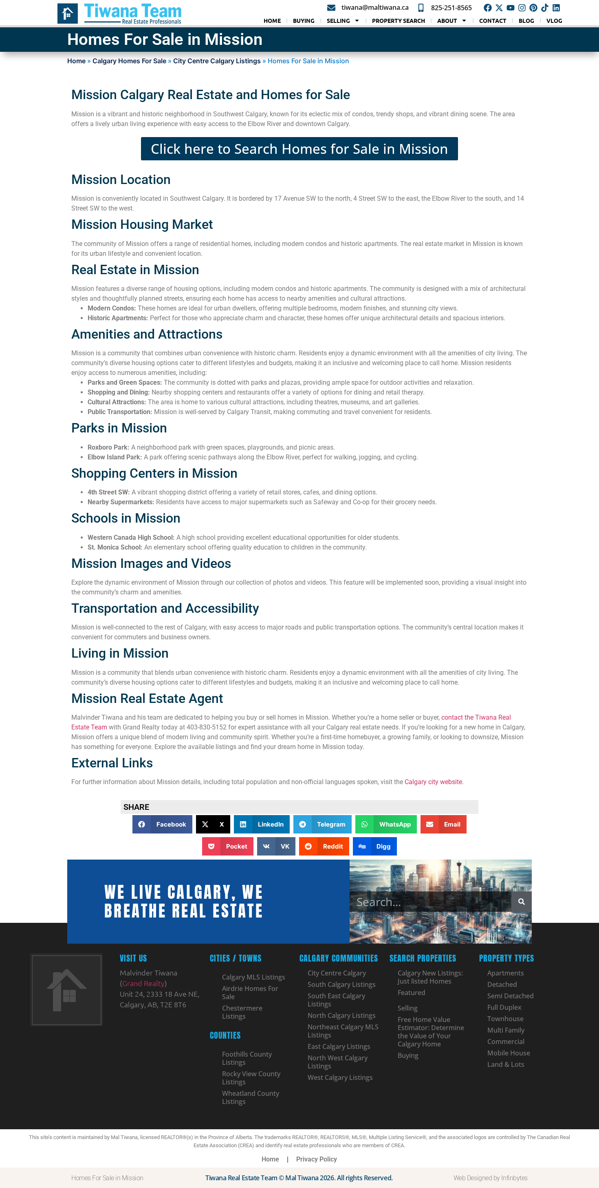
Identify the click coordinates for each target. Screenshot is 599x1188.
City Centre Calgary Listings (217, 61)
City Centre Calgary (337, 973)
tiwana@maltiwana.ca (375, 7)
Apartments (505, 973)
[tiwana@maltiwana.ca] (331, 8)
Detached (502, 984)
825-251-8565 (451, 7)
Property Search (398, 20)
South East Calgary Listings (336, 999)
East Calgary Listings (339, 1046)
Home (272, 20)
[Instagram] (522, 7)
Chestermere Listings (242, 1012)
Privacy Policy (316, 1159)
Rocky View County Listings (251, 1077)
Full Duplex (504, 1007)
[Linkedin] (556, 7)
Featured (411, 992)
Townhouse (505, 1018)
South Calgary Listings (342, 984)
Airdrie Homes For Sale (250, 992)
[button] (162, 824)
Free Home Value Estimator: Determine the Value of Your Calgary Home (431, 1031)
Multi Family (505, 1030)
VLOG (554, 20)
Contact (493, 20)
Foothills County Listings (247, 1058)
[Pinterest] (533, 7)
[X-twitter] (499, 7)
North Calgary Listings (342, 1015)
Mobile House (508, 1052)
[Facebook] (487, 7)
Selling (338, 20)
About (447, 20)
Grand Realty (143, 983)
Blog (526, 20)
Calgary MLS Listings (253, 977)
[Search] (521, 901)
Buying (304, 20)
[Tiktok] (545, 7)
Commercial (505, 1041)
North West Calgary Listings (338, 1062)
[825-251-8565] (421, 8)
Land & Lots (505, 1064)
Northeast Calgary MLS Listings (343, 1031)
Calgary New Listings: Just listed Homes (430, 977)
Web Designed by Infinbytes (491, 1178)
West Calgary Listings (340, 1077)
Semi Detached (510, 995)
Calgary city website (433, 782)
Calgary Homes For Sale (129, 61)
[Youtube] (510, 7)
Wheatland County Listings (250, 1097)
